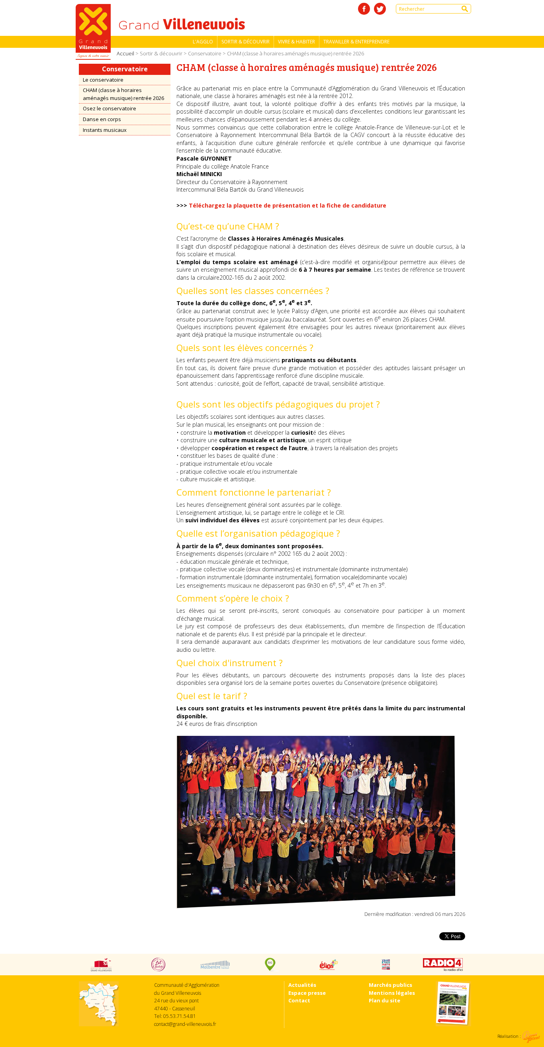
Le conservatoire (103, 79)
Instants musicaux (105, 129)
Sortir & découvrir (245, 41)
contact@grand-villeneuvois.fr (185, 1024)
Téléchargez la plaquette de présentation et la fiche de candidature (287, 205)
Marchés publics (390, 984)
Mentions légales (392, 992)
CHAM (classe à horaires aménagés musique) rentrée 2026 (123, 94)
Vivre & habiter (296, 41)
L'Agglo (203, 41)
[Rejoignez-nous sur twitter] (380, 9)
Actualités (302, 984)
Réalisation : (509, 1036)
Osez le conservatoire (109, 108)
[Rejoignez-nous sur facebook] (364, 9)
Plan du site (384, 1000)
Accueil (125, 53)
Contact (299, 1000)
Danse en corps (102, 119)
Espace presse (307, 992)
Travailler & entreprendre (356, 41)
